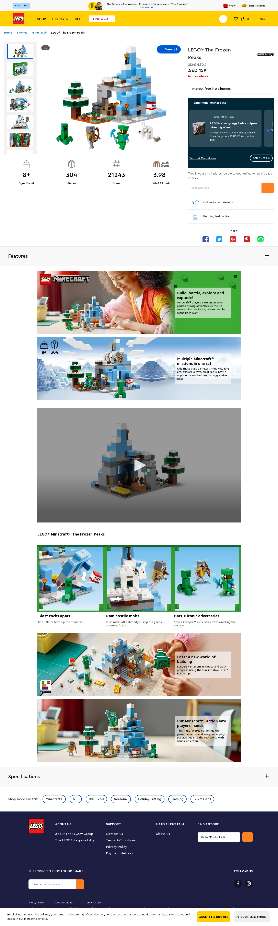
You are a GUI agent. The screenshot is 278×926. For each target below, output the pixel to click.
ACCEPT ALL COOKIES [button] (213, 917)
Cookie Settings (64, 902)
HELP (78, 19)
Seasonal (121, 799)
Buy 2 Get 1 (202, 799)
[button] (252, 916)
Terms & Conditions (202, 158)
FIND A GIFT (102, 19)
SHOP (41, 19)
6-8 (76, 799)
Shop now (174, 5)
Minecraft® (54, 799)
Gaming (177, 799)
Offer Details (261, 158)
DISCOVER (60, 19)
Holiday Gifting (149, 799)
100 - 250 (96, 799)
